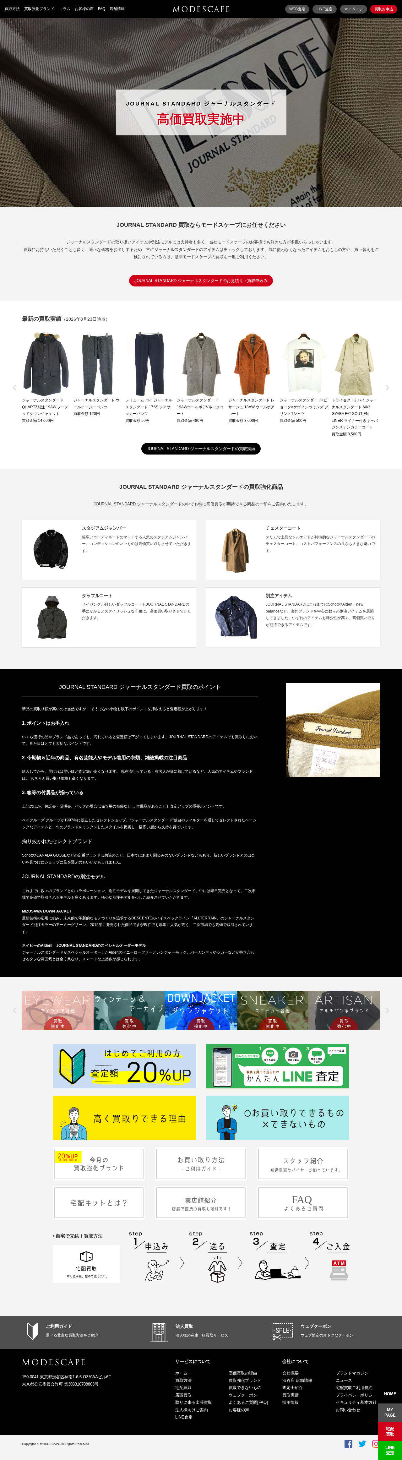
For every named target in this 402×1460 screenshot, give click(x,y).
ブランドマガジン (352, 1373)
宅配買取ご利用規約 (354, 1387)
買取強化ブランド (39, 9)
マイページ (353, 9)
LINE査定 (325, 9)
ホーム (181, 1373)
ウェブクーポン (316, 1326)
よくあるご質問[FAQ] (248, 1402)
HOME (390, 1394)
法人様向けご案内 (191, 1410)
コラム (64, 9)
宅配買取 (183, 1387)
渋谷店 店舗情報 (297, 1380)
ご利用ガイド (59, 1326)
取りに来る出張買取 (193, 1402)
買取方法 (12, 9)
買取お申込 (383, 9)
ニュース (344, 1380)
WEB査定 (297, 9)
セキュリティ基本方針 (356, 1402)
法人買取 (184, 1326)
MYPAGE (390, 1413)
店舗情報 (117, 9)
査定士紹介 (292, 1387)
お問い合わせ (348, 1410)
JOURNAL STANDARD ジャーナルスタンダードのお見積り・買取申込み (201, 280)
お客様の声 (84, 9)
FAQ (101, 9)
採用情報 (290, 1402)
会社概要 (290, 1373)
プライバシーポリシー (356, 1395)
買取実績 (290, 1395)
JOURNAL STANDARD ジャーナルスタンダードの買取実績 (201, 448)
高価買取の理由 (243, 1373)
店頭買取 (183, 1395)
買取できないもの (245, 1387)
